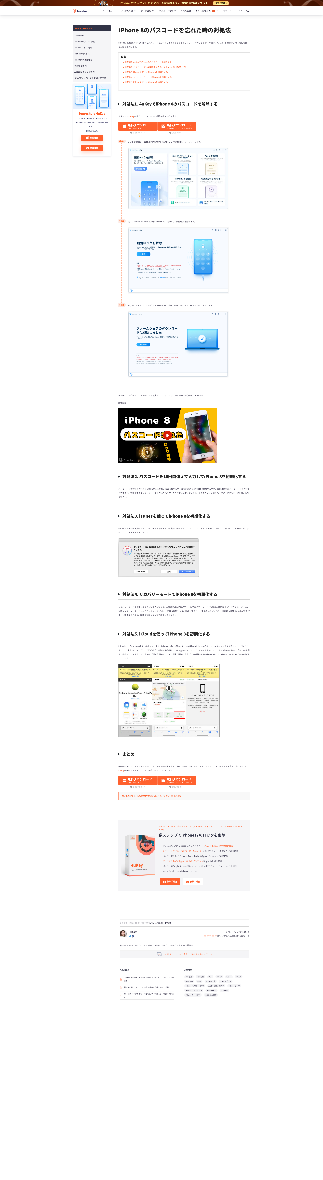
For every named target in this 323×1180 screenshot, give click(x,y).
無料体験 (94, 137)
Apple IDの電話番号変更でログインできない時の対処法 (156, 795)
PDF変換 (188, 976)
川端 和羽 (133, 931)
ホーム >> (126, 945)
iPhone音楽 (211, 990)
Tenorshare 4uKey (92, 113)
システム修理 (127, 10)
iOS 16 (238, 976)
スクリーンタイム (171, 851)
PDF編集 (200, 976)
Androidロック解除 (216, 986)
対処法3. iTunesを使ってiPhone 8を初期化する (146, 72)
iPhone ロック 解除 (83, 28)
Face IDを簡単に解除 (223, 846)
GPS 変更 (189, 981)
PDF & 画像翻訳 (203, 10)
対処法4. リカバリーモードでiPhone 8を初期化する (148, 77)
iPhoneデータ (225, 981)
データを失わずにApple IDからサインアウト (183, 861)
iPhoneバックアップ (193, 990)
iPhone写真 (210, 981)
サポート (227, 10)
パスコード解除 (166, 10)
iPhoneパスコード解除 (160, 922)
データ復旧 (107, 10)
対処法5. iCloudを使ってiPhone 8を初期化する (146, 82)
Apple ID (197, 851)
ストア (239, 10)
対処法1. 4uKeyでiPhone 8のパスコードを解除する (148, 62)
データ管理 (146, 10)
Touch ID (209, 846)
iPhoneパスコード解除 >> (142, 945)
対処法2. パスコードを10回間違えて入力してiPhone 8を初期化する (155, 67)
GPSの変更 (186, 10)
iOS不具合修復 (211, 995)
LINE (199, 981)
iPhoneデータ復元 (192, 995)
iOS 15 (229, 976)
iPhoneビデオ (234, 986)
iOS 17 (219, 976)
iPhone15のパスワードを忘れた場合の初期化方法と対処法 (147, 987)
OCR (210, 976)
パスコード (186, 851)
